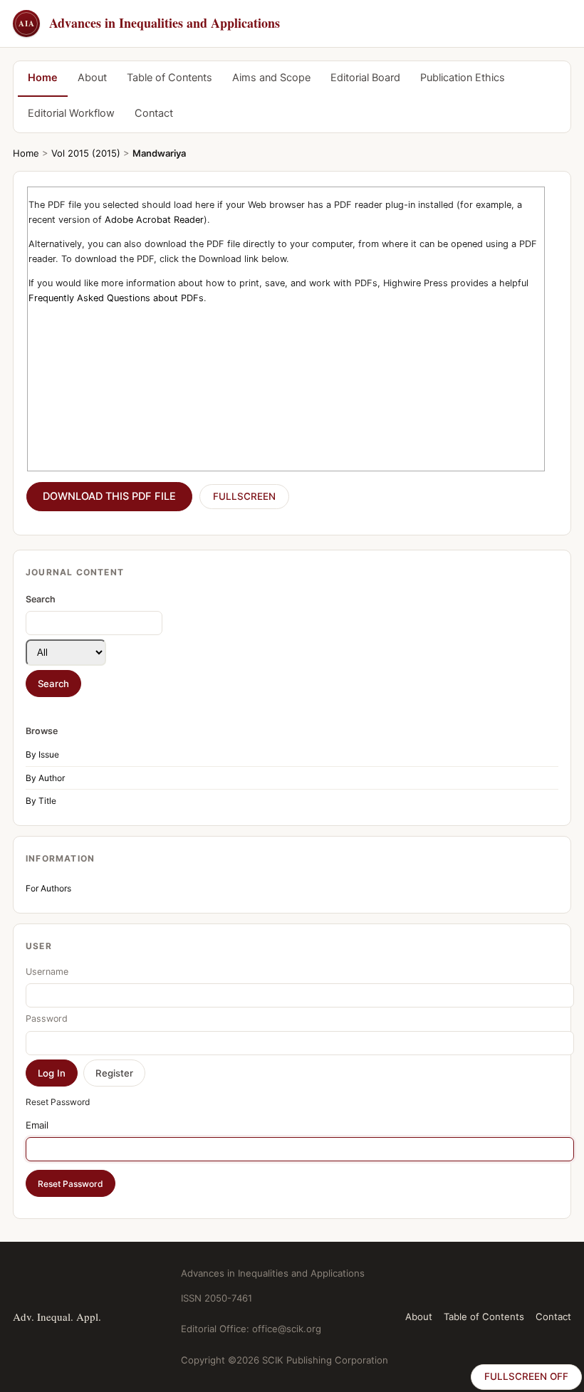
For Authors (48, 888)
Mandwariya (159, 153)
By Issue (42, 754)
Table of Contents (169, 77)
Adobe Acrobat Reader (154, 219)
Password (47, 1018)
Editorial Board (365, 77)
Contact (154, 113)
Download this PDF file (109, 496)
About (92, 77)
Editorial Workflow (71, 113)
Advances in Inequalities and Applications (149, 23)
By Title (41, 800)
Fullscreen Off (526, 1376)
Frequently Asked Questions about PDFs (116, 298)
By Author (45, 778)
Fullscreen (244, 496)
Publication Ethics (462, 77)
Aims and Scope (271, 77)
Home (43, 77)
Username (47, 971)
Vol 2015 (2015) (85, 153)
